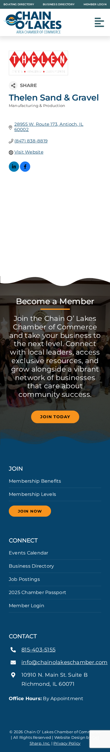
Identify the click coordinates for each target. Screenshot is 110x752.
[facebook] (45, 709)
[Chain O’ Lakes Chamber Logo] (32, 13)
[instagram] (55, 709)
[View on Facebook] (25, 170)
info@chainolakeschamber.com (64, 662)
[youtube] (64, 709)
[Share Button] (13, 85)
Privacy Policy (66, 743)
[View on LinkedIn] (14, 170)
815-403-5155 (38, 649)
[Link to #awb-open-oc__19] (99, 22)
